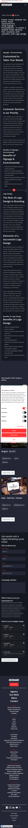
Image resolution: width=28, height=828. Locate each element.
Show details (20, 426)
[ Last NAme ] (4, 556)
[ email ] (3, 563)
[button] (25, 4)
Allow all (14, 430)
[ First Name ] (5, 548)
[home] (6, 5)
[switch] (24, 412)
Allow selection (14, 435)
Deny (14, 439)
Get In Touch (14, 684)
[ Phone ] (3, 570)
